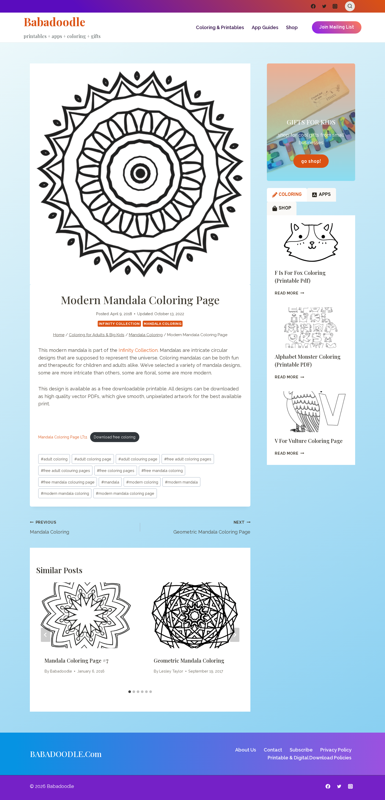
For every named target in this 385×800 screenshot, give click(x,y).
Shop (292, 27)
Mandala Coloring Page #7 (76, 660)
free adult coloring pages (187, 459)
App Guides (265, 27)
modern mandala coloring (65, 493)
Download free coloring (114, 437)
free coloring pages (115, 470)
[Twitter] (324, 6)
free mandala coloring (162, 470)
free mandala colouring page (68, 482)
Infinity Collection (119, 324)
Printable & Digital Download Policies (309, 757)
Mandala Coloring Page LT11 (62, 437)
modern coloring (142, 482)
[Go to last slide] (45, 635)
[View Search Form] (350, 6)
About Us (245, 750)
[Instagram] (335, 6)
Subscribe (301, 750)
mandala (110, 482)
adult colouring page (137, 459)
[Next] (234, 635)
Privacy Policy (335, 750)
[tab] (129, 691)
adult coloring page (92, 459)
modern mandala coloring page (125, 493)
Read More (289, 293)
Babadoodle (61, 671)
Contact (273, 750)
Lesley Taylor (171, 671)
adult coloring (54, 459)
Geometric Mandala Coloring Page (211, 527)
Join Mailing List (336, 27)
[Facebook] (313, 6)
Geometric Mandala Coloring (189, 660)
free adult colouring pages (65, 470)
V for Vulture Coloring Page (309, 440)
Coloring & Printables (220, 27)
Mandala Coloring (163, 324)
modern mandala (181, 482)
